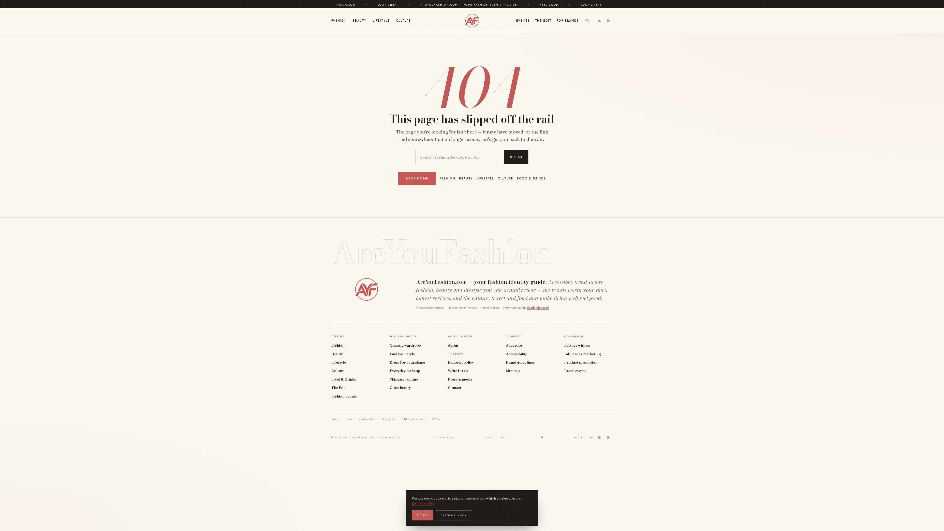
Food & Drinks (531, 178)
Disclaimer (389, 419)
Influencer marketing (582, 354)
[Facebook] (542, 437)
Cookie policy (423, 504)
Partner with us (577, 345)
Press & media (460, 379)
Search (516, 157)
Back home (417, 178)
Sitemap (513, 371)
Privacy (336, 419)
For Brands (568, 20)
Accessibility (516, 354)
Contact (454, 387)
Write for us (458, 371)
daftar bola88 (443, 437)
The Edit (543, 20)
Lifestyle (381, 20)
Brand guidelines (520, 362)
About (453, 345)
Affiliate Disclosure (414, 419)
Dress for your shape (407, 362)
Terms (350, 419)
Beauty (359, 20)
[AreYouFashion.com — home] (366, 289)
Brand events (575, 371)
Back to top (494, 437)
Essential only (454, 515)
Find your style (402, 354)
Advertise (514, 345)
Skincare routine (404, 379)
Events (523, 20)
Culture (403, 20)
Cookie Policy (368, 419)
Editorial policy (461, 362)
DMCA (436, 419)
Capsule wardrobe (405, 345)
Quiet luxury (400, 387)
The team (456, 354)
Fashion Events (344, 396)
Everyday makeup (405, 371)
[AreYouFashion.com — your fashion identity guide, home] (472, 21)
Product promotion (580, 362)
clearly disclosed (538, 308)
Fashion (339, 20)
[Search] (587, 20)
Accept (422, 515)
